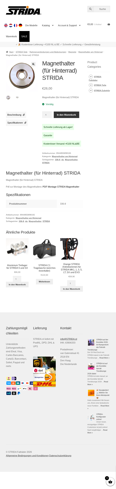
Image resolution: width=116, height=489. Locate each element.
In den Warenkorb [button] (17, 284)
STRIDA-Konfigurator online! (101, 416)
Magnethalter (71, 159)
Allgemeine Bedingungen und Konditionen (27, 455)
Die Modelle (31, 25)
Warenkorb (11, 36)
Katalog (46, 25)
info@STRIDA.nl (68, 339)
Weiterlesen (44, 281)
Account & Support (67, 25)
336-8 (57, 159)
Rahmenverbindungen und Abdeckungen (48, 52)
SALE (24, 36)
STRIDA (46, 163)
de (62, 159)
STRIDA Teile (21, 52)
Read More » (104, 358)
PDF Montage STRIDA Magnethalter (61, 187)
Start (11, 52)
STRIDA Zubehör (102, 90)
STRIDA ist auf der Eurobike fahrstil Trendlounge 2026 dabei (97, 369)
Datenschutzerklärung (60, 455)
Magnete (72, 52)
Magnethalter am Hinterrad (90, 52)
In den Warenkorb (66, 114)
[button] (33, 64)
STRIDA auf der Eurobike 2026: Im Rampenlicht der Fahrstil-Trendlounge (97, 345)
